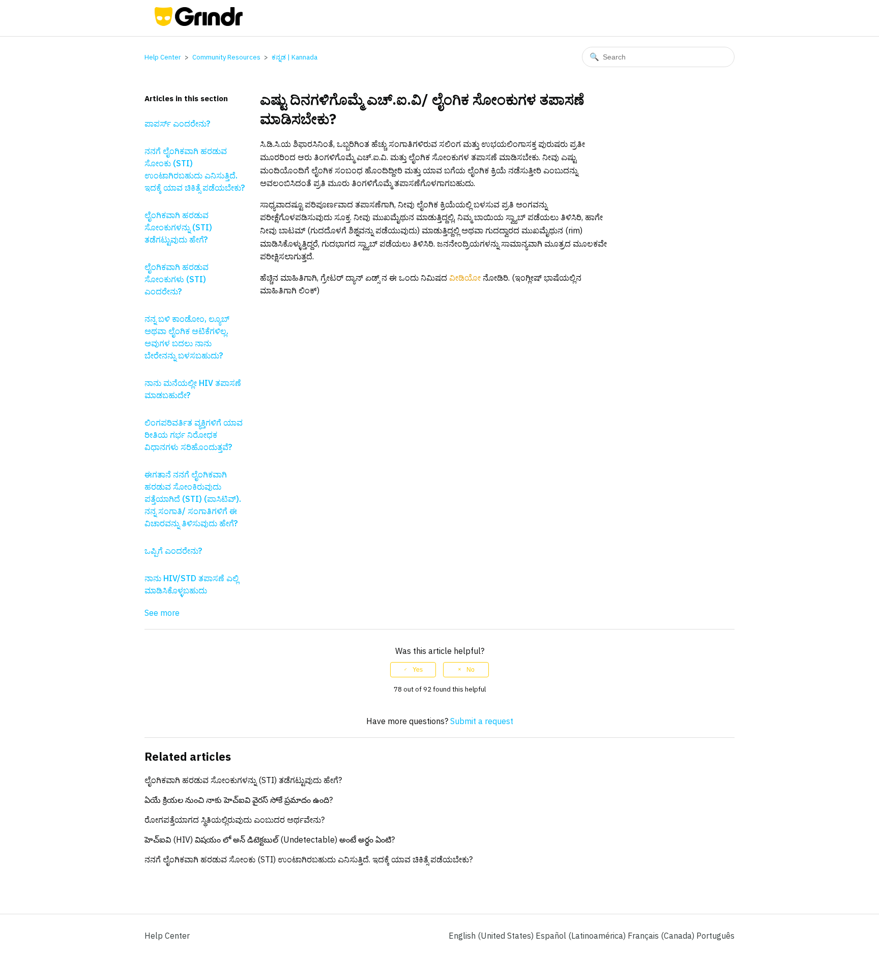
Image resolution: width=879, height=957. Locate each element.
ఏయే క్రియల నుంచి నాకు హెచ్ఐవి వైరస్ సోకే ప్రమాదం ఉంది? (238, 800)
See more (162, 613)
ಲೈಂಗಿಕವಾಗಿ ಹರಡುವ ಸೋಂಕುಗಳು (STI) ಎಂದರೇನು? (176, 279)
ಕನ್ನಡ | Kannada (294, 57)
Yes (418, 669)
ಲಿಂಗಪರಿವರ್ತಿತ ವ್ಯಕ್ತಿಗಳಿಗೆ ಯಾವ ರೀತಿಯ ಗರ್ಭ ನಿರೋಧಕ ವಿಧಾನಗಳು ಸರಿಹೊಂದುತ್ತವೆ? (193, 434)
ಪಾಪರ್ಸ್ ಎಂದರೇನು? (177, 123)
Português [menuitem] (715, 936)
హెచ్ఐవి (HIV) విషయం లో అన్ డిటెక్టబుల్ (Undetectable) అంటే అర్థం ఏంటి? (269, 839)
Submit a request (481, 721)
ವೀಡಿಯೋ (465, 278)
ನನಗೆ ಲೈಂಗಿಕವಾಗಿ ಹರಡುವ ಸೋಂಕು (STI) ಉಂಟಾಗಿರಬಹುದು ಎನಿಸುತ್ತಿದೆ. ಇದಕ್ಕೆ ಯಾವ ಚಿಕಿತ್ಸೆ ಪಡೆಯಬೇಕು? (194, 169)
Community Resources (226, 57)
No (470, 669)
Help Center (162, 57)
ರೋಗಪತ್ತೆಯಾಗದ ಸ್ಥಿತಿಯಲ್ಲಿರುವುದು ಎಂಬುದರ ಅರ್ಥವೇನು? (234, 820)
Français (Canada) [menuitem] (662, 936)
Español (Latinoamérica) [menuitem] (582, 936)
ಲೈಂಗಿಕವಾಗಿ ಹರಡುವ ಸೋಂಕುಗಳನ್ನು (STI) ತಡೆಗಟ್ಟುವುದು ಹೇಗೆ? (178, 227)
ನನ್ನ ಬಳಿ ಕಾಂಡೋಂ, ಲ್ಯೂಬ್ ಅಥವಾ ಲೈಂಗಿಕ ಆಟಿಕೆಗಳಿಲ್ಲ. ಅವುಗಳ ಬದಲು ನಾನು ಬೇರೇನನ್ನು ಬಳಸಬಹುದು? (186, 337)
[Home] (199, 23)
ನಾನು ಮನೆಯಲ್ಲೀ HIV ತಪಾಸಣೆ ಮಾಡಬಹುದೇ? (192, 389)
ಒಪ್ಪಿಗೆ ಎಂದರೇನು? (173, 551)
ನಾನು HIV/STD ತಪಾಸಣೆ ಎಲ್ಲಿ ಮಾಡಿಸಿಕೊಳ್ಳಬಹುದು (191, 584)
